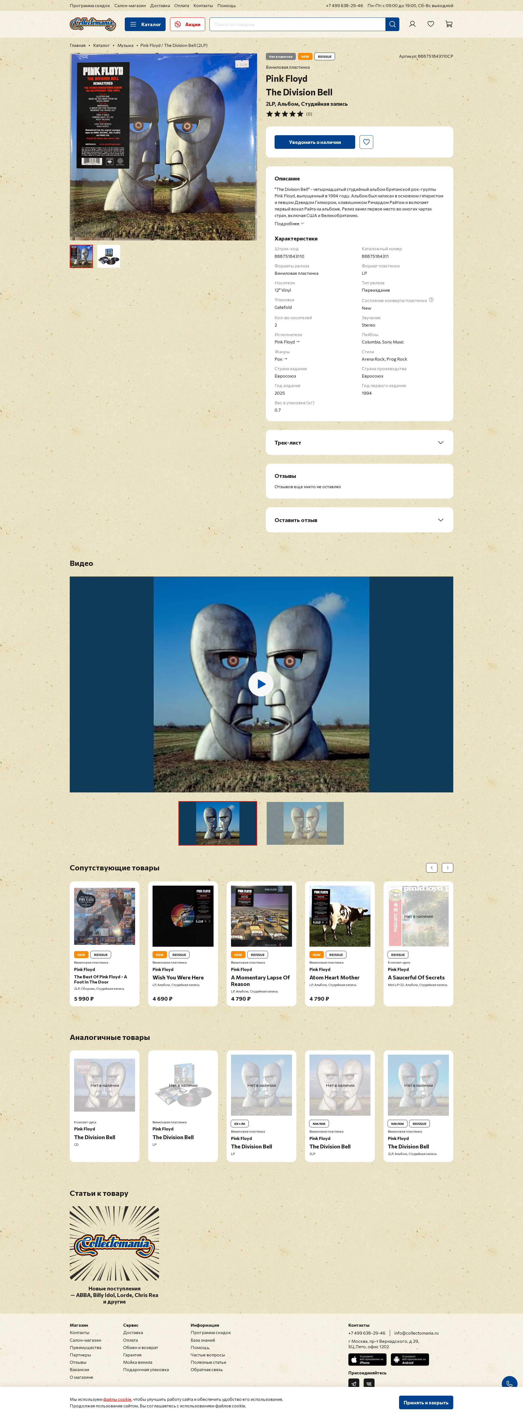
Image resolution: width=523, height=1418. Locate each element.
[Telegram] (353, 1383)
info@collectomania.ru (416, 1332)
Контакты (203, 5)
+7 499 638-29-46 (344, 5)
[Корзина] (449, 24)
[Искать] (392, 24)
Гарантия (132, 1354)
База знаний (203, 1339)
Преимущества (85, 1347)
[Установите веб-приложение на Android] (410, 1359)
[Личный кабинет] (412, 24)
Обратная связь (207, 1369)
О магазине (81, 1377)
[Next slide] (248, 146)
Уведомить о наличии (315, 142)
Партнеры (80, 1354)
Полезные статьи (208, 1362)
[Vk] (369, 1383)
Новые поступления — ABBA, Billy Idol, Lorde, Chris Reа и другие (114, 1295)
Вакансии (79, 1369)
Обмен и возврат (140, 1347)
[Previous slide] (78, 146)
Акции (192, 24)
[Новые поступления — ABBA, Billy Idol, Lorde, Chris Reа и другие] (114, 1277)
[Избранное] (430, 24)
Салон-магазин (130, 5)
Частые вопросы (208, 1354)
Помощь (226, 5)
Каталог (151, 24)
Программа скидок (90, 5)
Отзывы (78, 1362)
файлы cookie (117, 1399)
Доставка (160, 5)
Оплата (181, 5)
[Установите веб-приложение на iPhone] (367, 1359)
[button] (217, 823)
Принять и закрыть (426, 1402)
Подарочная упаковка (146, 1369)
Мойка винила (137, 1362)
